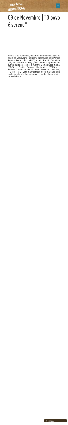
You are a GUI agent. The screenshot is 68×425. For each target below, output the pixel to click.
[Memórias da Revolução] (16, 6)
